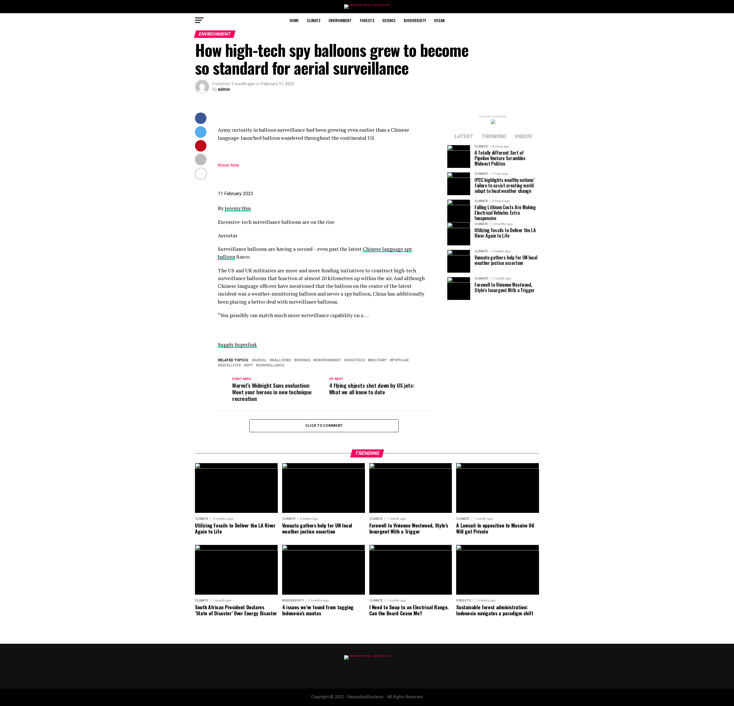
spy (249, 365)
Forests (367, 20)
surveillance (271, 365)
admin (224, 89)
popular (400, 360)
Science (389, 20)
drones (303, 360)
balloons (281, 360)
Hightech (355, 360)
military (378, 360)
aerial (260, 360)
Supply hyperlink (237, 344)
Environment (340, 20)
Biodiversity (415, 20)
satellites (230, 365)
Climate (314, 20)
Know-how (228, 165)
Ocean (439, 20)
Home (294, 20)
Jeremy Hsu (238, 208)
